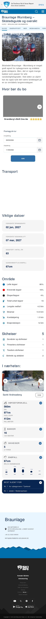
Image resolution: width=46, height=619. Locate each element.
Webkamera (35, 28)
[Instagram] (26, 601)
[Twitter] (20, 601)
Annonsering (23, 579)
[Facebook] (32, 601)
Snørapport (15, 28)
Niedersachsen (21, 491)
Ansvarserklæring (23, 585)
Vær (25, 28)
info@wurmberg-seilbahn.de (17, 538)
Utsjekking (7, 145)
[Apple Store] (30, 606)
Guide (4, 28)
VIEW (39, 395)
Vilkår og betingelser (23, 587)
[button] (36, 11)
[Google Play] (18, 606)
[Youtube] (15, 601)
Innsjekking (7, 136)
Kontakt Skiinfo (23, 576)
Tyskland (26, 486)
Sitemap (23, 590)
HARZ (4, 24)
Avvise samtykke (23, 594)
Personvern (23, 582)
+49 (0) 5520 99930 (11, 534)
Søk (23, 159)
